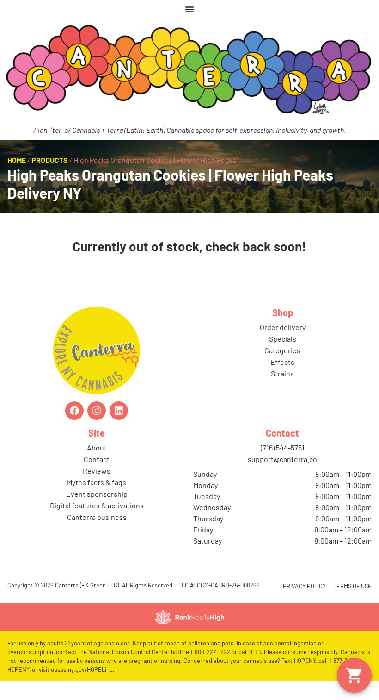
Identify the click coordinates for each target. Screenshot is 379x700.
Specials (282, 338)
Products (49, 160)
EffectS (282, 361)
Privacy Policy (304, 586)
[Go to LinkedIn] (119, 410)
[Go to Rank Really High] (189, 617)
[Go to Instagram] (96, 410)
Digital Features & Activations (97, 505)
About (97, 447)
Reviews (96, 470)
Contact (97, 459)
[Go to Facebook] (74, 410)
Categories (282, 350)
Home (16, 160)
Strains (282, 373)
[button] (354, 675)
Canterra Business (97, 516)
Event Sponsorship (97, 493)
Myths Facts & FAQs (96, 482)
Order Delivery (283, 327)
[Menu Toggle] (189, 9)
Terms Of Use (352, 586)
